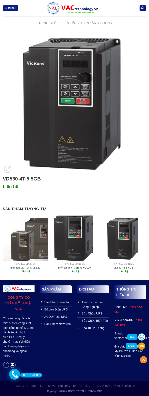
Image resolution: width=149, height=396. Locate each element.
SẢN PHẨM (64, 386)
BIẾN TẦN (68, 23)
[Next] (146, 247)
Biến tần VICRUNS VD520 (25, 267)
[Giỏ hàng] (143, 8)
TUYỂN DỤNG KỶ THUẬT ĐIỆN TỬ (116, 386)
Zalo (132, 337)
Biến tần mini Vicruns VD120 (74, 267)
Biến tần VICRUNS (96, 23)
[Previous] (3, 247)
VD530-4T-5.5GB (123, 267)
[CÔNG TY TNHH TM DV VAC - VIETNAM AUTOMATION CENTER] (74, 8)
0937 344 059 (32, 375)
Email (131, 346)
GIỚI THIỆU (37, 386)
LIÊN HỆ (89, 386)
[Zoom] (7, 169)
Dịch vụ (51, 386)
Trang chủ (47, 23)
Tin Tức (77, 386)
